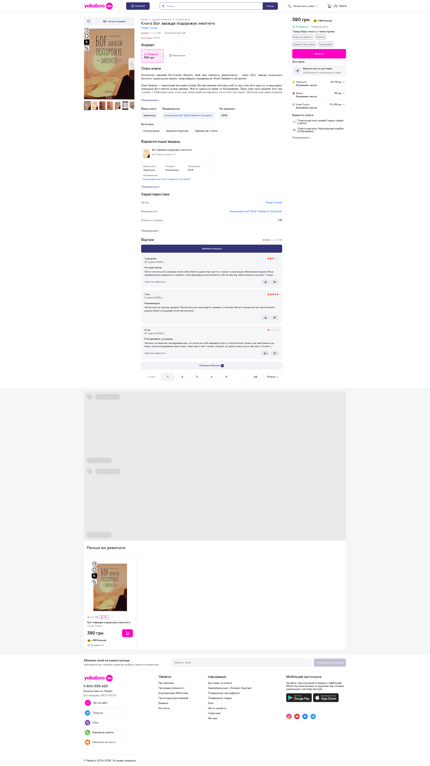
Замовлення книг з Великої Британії (229, 688)
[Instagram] (289, 716)
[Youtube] (297, 716)
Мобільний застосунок (303, 677)
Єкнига (320, 37)
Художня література (161, 19)
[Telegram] (313, 716)
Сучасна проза (182, 19)
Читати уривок (117, 21)
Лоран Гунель (149, 28)
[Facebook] (305, 716)
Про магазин (166, 683)
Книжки (144, 19)
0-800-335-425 (95, 686)
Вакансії (163, 703)
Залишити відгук (212, 248)
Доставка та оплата (220, 683)
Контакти (164, 708)
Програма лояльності (171, 688)
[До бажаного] (88, 21)
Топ (105, 617)
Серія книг (214, 713)
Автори (212, 718)
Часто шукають (217, 708)
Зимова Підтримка (304, 44)
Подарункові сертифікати (224, 693)
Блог (211, 703)
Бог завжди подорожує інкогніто (109, 622)
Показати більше (209, 365)
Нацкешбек (325, 44)
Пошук (270, 6)
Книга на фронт (302, 37)
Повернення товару (220, 698)
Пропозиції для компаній (173, 698)
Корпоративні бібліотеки (173, 693)
